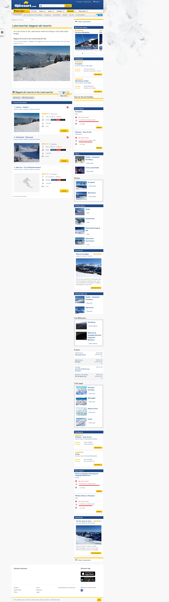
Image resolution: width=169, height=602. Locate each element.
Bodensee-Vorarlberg (35, 109)
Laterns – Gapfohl (28, 41)
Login (38, 592)
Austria (20, 109)
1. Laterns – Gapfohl (21, 107)
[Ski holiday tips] (98, 15)
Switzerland (78, 134)
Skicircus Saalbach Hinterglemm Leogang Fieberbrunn (86, 474)
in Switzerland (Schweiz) (90, 439)
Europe (15, 109)
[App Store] (88, 576)
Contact (16, 587)
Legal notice (17, 590)
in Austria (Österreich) (91, 456)
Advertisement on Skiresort (66, 587)
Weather (65, 15)
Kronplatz (78, 112)
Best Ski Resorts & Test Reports (33, 15)
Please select (82, 11)
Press (15, 592)
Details (64, 130)
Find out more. (55, 600)
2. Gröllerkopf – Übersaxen (23, 137)
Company (39, 590)
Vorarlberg (26, 109)
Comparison (47, 15)
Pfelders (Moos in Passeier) (85, 496)
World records (87, 1)
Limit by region (28, 97)
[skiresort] (24, 4)
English (97, 1)
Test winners (79, 1)
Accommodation (80, 15)
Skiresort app (85, 568)
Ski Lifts (71, 15)
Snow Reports (57, 15)
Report (99, 127)
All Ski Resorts (17, 15)
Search (17, 97)
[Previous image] (76, 42)
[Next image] (100, 42)
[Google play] (88, 581)
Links (37, 587)
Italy (76, 114)
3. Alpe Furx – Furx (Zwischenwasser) (27, 167)
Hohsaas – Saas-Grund (83, 132)
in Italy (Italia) (88, 65)
